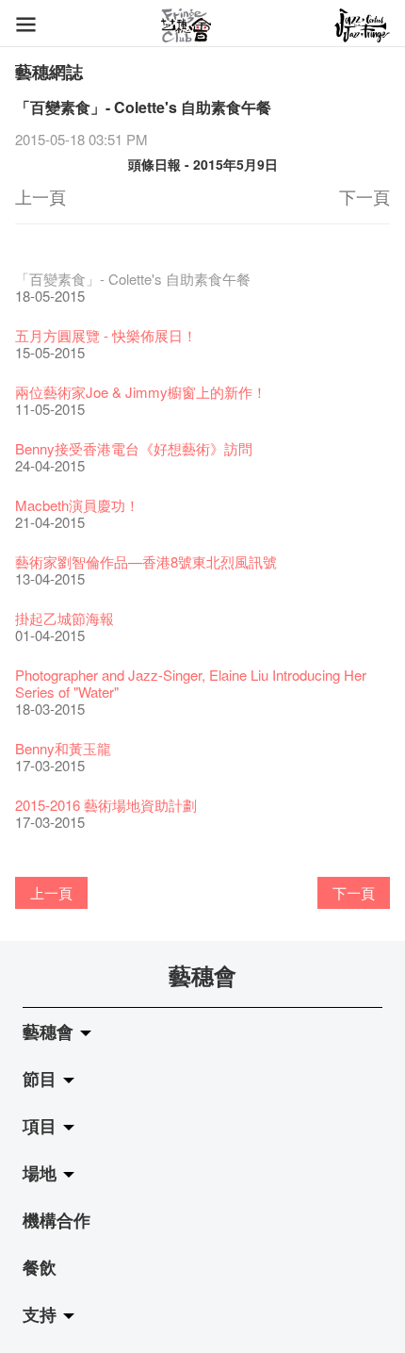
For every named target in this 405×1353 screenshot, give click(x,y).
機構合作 (56, 1220)
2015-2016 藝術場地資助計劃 (106, 805)
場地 (42, 1173)
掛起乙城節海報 (64, 618)
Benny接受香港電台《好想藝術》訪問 (133, 448)
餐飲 (40, 1267)
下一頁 (364, 196)
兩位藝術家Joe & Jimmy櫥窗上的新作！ (141, 392)
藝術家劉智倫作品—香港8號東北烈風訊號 (146, 561)
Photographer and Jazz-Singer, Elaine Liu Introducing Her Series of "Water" (190, 683)
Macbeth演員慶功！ (77, 505)
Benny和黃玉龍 (63, 748)
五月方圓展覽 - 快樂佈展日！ (106, 335)
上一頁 (40, 196)
